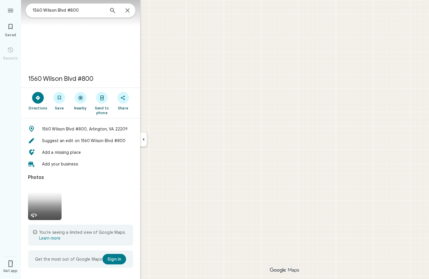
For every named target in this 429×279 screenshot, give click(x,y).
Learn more (49, 238)
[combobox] (68, 10)
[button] (80, 129)
